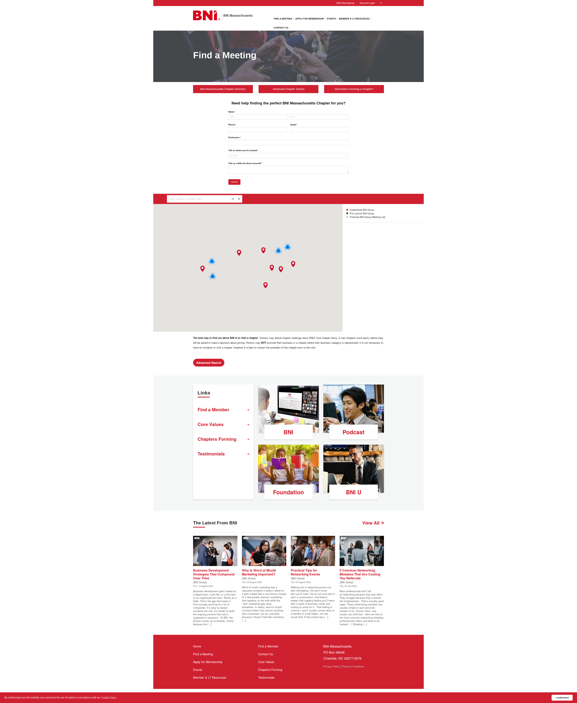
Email (298, 124)
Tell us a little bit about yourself (249, 163)
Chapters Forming (217, 439)
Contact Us (281, 27)
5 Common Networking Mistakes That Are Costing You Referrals (360, 574)
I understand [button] (562, 697)
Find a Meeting (283, 18)
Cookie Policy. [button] (109, 697)
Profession (239, 137)
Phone (236, 124)
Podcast (354, 432)
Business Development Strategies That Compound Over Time (214, 574)
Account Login (367, 3)
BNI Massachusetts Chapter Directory (223, 89)
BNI (288, 432)
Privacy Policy (331, 666)
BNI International (345, 3)
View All (371, 523)
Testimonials (211, 453)
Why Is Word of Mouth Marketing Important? (259, 572)
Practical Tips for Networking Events (305, 572)
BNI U (353, 492)
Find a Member (213, 409)
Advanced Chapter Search (288, 89)
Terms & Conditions (353, 666)
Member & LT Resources (354, 18)
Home (197, 646)
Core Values (211, 424)
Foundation (288, 492)
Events (331, 18)
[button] (271, 268)
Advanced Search (208, 362)
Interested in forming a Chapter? (354, 89)
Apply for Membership (309, 18)
